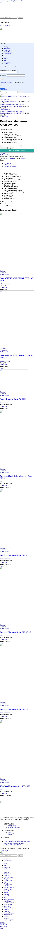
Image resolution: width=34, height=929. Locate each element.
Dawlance (24, 158)
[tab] (7, 163)
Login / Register (8, 920)
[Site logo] (14, 15)
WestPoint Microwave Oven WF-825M (15, 786)
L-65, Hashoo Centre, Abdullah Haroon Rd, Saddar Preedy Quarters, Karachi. (17, 842)
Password (3, 75)
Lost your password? (6, 82)
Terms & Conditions (14, 827)
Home (2, 101)
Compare (6, 918)
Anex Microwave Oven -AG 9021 (13, 399)
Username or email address (8, 70)
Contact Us (11, 834)
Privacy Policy (12, 825)
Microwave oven (9, 101)
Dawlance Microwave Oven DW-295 (11, 106)
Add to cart (4, 148)
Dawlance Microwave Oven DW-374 (11, 113)
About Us (10, 832)
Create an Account (10, 67)
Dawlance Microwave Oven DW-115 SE (15, 632)
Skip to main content (17, 1)
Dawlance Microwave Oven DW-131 (14, 709)
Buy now (11, 148)
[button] (3, 287)
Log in (2, 79)
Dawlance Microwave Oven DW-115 (14, 555)
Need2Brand (4, 850)
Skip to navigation (5, 1)
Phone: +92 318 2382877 (13, 845)
